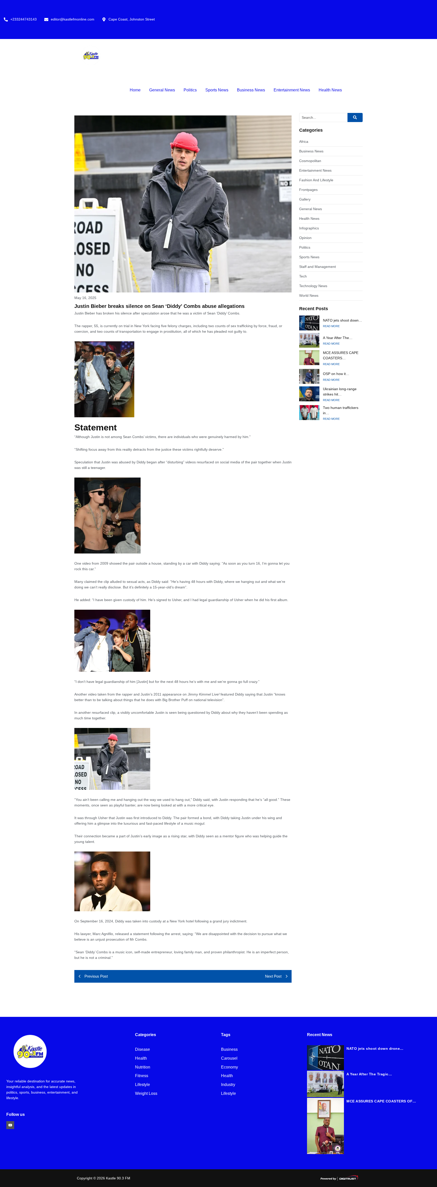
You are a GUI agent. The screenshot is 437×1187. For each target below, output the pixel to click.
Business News (251, 90)
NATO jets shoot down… (342, 320)
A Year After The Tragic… (369, 1074)
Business (229, 1049)
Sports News (216, 90)
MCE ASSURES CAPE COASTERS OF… (381, 1101)
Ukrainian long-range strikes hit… (340, 391)
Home (135, 90)
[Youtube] (10, 1125)
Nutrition (142, 1067)
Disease (142, 1049)
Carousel (229, 1058)
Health (141, 1058)
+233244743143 (23, 19)
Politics (190, 90)
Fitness (141, 1076)
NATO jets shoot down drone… (375, 1048)
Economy (229, 1067)
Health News (330, 90)
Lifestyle (142, 1084)
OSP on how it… (336, 374)
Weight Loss (146, 1093)
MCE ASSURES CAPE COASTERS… (340, 355)
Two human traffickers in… (340, 410)
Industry (228, 1084)
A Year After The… (338, 338)
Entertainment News (292, 90)
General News (162, 90)
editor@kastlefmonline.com (72, 19)
